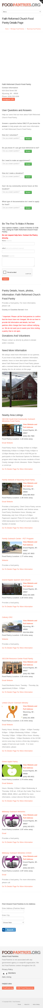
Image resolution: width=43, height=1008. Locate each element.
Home (7, 29)
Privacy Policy (7, 969)
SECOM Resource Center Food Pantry (17, 659)
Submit (5, 279)
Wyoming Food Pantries (34, 29)
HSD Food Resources (25, 988)
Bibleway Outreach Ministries (13, 812)
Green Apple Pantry (10, 762)
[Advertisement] (21, 54)
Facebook (6, 973)
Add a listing (6, 977)
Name (7, 240)
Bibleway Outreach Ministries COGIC (17, 853)
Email (4, 443)
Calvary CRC (7, 617)
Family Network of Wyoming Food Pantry (18, 480)
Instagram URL (8, 99)
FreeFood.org (8, 988)
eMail (13, 248)
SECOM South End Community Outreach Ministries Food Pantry (18, 420)
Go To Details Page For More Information (17, 469)
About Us (26, 1004)
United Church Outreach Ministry (15, 703)
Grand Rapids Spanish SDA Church (16, 580)
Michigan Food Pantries (17, 29)
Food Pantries (21, 6)
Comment (8, 256)
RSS (3, 973)
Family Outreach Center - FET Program (18, 539)
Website (10, 443)
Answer (28, 139)
